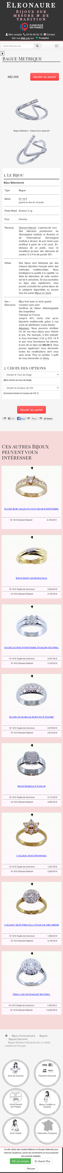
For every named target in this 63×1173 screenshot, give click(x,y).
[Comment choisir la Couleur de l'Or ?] (21, 393)
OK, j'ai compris (20, 1161)
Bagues (43, 1035)
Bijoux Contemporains (23, 1035)
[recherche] (37, 46)
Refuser (31, 1168)
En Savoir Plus (42, 1161)
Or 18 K (23, 198)
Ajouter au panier (44, 76)
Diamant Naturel (27, 227)
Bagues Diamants (18, 1039)
